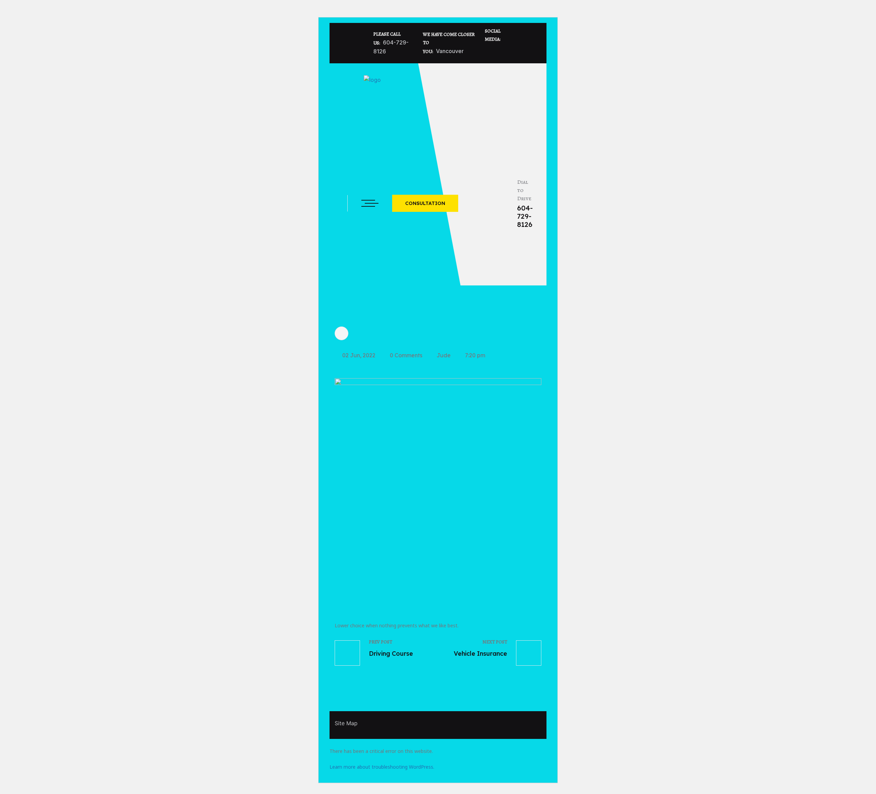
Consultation (425, 203)
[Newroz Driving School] (372, 91)
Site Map (346, 723)
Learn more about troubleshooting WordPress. (382, 767)
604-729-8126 (525, 216)
